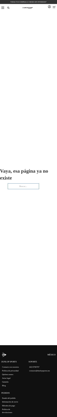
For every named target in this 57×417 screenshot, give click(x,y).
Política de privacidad (10, 371)
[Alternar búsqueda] (8, 7)
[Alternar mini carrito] (54, 7)
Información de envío (10, 402)
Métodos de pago (8, 406)
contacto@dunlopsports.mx (39, 371)
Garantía (5, 382)
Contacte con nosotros (10, 367)
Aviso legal (6, 378)
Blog (4, 386)
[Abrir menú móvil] (2, 8)
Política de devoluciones (7, 410)
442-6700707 (34, 367)
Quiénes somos (7, 374)
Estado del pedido (9, 398)
